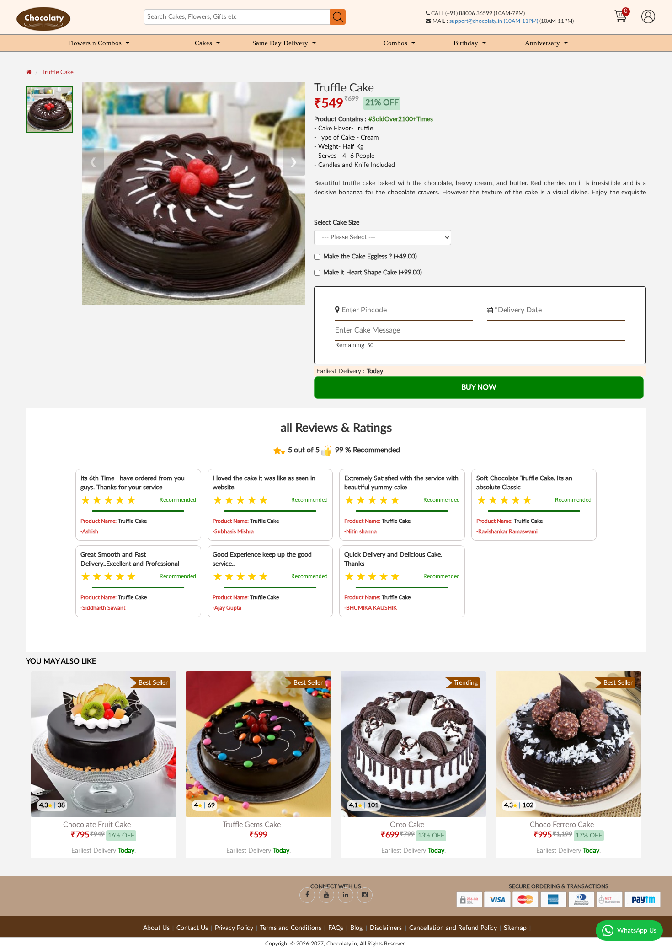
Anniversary (542, 43)
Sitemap (515, 928)
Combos (395, 43)
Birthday (465, 43)
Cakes (203, 43)
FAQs (335, 928)
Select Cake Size (336, 223)
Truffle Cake (58, 72)
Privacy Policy (234, 928)
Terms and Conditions (290, 928)
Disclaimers (387, 928)
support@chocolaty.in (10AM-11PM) (493, 21)
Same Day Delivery (280, 43)
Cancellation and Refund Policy (453, 928)
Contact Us (192, 928)
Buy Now (478, 387)
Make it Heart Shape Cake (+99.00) (372, 272)
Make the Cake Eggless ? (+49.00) (370, 256)
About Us (156, 928)
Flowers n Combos (95, 43)
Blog (357, 928)
